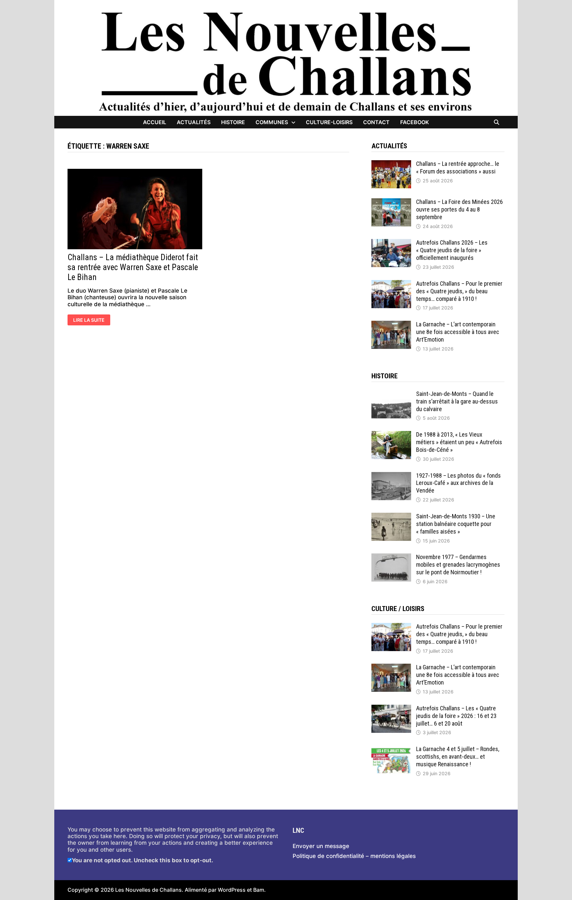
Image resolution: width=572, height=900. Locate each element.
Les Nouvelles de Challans (148, 889)
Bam (258, 889)
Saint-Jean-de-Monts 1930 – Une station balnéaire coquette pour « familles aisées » (455, 524)
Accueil (154, 122)
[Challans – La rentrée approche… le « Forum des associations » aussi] (391, 163)
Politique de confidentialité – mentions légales (354, 856)
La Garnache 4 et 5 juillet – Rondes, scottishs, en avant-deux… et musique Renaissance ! (457, 756)
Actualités (194, 122)
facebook (414, 122)
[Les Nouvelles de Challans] (286, 62)
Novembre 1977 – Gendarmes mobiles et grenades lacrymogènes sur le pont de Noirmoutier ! (458, 564)
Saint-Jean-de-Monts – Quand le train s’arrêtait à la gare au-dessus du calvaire (457, 401)
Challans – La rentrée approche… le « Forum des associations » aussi (457, 167)
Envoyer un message (321, 846)
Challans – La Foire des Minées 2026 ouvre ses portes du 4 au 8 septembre (459, 209)
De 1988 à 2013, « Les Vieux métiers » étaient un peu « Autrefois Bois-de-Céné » (459, 442)
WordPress (232, 889)
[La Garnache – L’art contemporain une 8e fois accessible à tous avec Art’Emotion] (391, 324)
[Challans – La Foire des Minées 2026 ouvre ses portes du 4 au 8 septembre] (391, 201)
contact (376, 122)
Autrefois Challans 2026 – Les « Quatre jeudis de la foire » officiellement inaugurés (452, 250)
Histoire (233, 122)
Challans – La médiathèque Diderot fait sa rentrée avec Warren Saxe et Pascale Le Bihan (133, 267)
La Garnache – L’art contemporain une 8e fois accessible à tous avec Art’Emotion (457, 332)
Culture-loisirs (329, 122)
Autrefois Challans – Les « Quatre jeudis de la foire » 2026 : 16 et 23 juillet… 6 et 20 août (456, 716)
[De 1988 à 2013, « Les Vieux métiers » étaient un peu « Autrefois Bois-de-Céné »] (391, 434)
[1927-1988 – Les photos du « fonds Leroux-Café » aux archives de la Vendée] (391, 475)
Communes (272, 122)
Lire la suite (90, 320)
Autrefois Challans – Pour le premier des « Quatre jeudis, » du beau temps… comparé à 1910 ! (459, 291)
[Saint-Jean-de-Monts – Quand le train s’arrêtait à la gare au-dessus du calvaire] (391, 393)
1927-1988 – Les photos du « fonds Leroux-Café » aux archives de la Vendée (458, 483)
